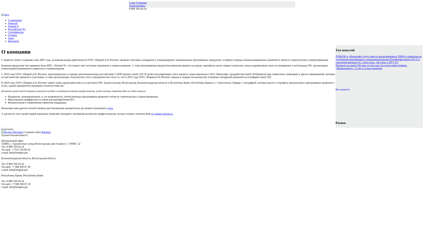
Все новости (343, 89)
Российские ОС (17, 29)
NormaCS (13, 26)
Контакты (13, 41)
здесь (110, 108)
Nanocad (12, 23)
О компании (15, 20)
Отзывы (12, 35)
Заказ (11, 38)
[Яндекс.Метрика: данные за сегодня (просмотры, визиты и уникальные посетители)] (12, 132)
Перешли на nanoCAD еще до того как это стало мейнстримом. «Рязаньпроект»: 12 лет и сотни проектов (371, 67)
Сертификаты (16, 32)
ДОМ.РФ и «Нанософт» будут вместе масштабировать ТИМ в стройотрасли (379, 56)
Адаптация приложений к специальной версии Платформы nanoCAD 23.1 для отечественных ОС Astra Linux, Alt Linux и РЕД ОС (378, 61)
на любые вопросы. (162, 113)
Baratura (46, 132)
